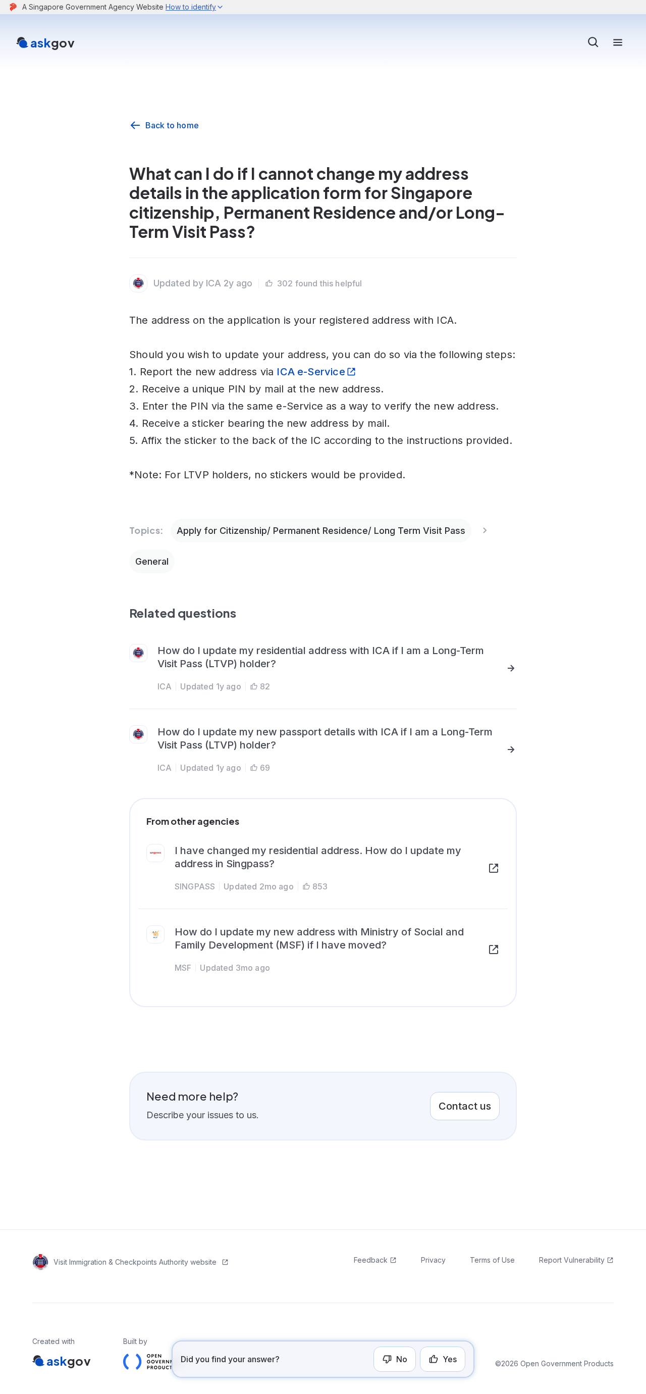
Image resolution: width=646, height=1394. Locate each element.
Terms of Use (492, 1260)
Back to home (172, 125)
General (152, 561)
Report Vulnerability (572, 1260)
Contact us (465, 1106)
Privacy (433, 1260)
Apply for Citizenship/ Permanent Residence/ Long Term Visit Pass (321, 530)
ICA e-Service (311, 372)
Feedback (371, 1260)
